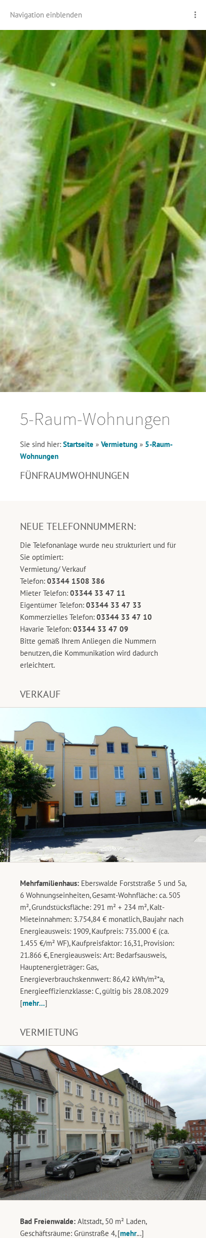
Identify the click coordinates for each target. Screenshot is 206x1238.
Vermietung (119, 444)
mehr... (33, 1003)
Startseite (78, 444)
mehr (128, 1233)
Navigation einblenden (46, 14)
